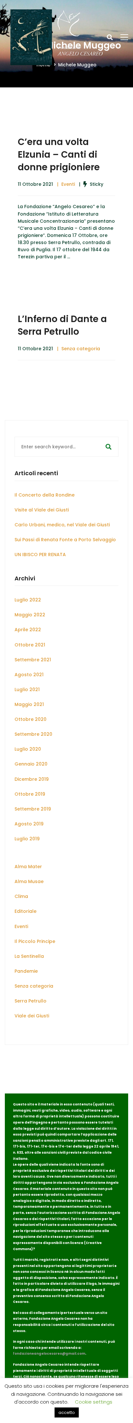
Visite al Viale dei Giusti (42, 510)
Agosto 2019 (29, 824)
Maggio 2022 (30, 614)
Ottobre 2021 (30, 645)
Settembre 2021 (33, 659)
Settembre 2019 (33, 809)
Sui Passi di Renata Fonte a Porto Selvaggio (65, 539)
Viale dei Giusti (32, 1016)
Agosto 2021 (29, 674)
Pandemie (26, 971)
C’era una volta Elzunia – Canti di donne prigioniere (59, 155)
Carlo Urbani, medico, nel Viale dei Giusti (62, 524)
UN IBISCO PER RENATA (40, 554)
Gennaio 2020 (31, 764)
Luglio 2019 (27, 838)
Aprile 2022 (28, 629)
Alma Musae (29, 881)
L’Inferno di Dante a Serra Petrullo (62, 325)
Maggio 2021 (29, 704)
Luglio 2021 (27, 689)
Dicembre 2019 (32, 779)
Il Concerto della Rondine (45, 495)
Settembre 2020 (33, 734)
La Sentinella (29, 956)
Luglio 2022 (28, 600)
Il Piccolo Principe (35, 941)
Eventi (68, 184)
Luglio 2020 (28, 749)
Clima (21, 896)
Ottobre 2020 (30, 719)
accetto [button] (66, 1412)
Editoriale (25, 911)
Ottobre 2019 (30, 794)
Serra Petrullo (30, 1001)
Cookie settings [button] (93, 1401)
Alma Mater (28, 866)
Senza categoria (80, 348)
